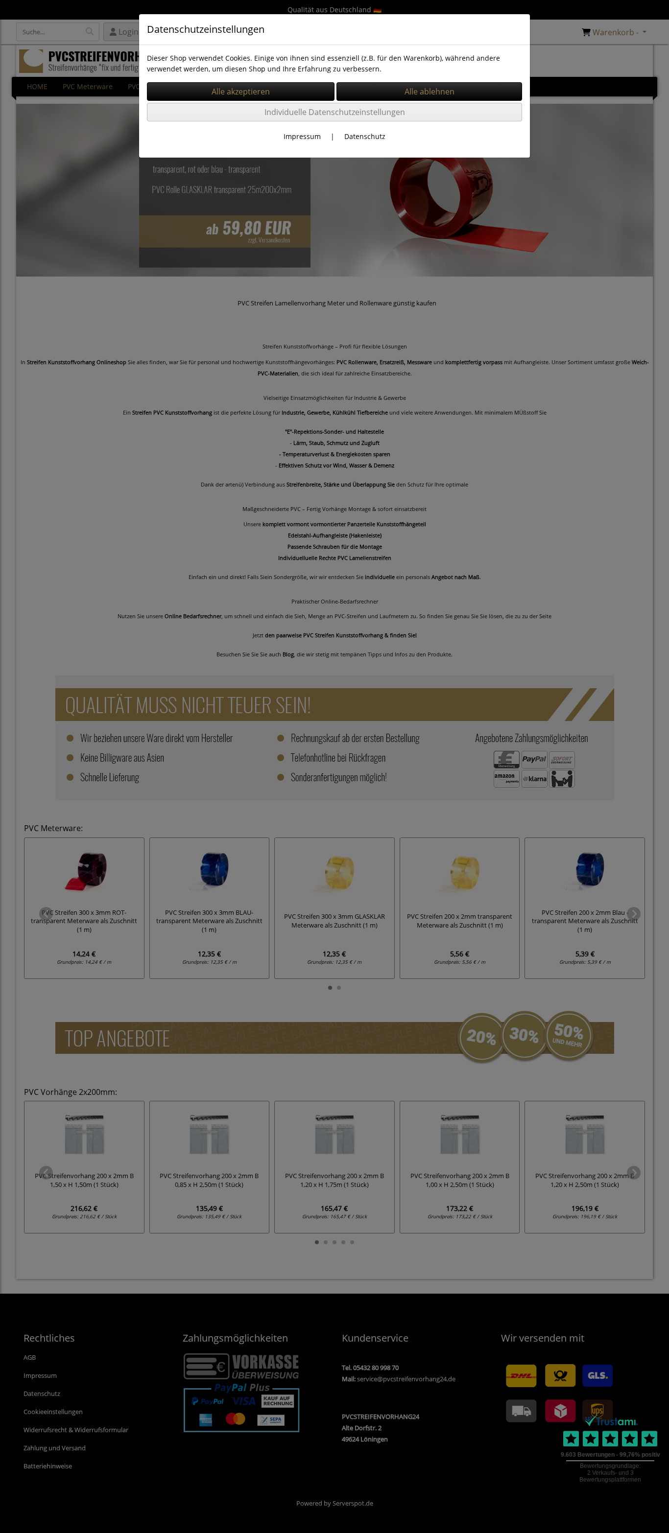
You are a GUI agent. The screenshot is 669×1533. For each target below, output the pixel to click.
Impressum (302, 136)
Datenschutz (364, 136)
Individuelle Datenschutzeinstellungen (334, 112)
